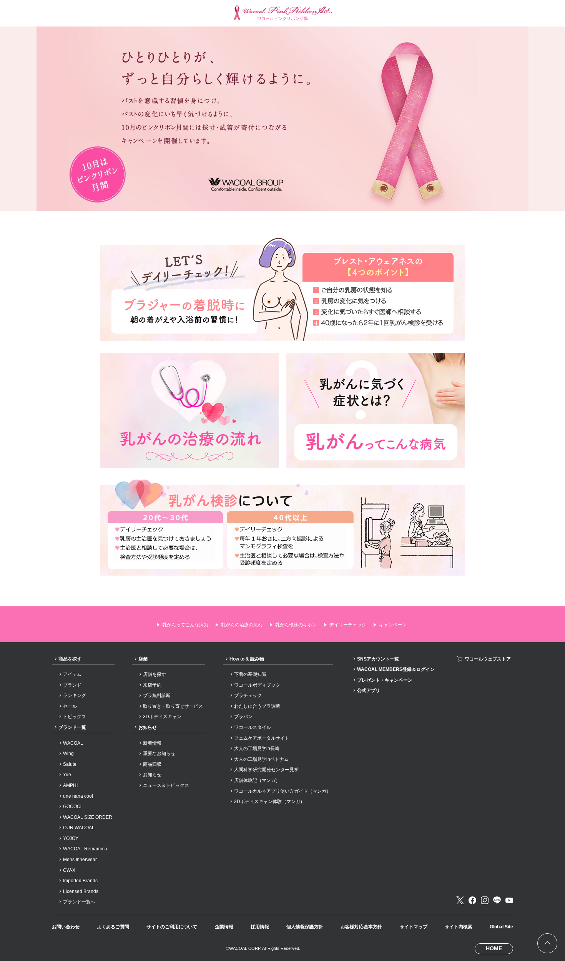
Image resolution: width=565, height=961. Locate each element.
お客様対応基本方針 (361, 926)
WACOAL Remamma (85, 848)
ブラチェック (248, 695)
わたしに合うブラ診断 (257, 706)
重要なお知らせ (159, 753)
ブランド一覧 (72, 727)
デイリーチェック (347, 624)
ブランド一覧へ (79, 902)
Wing (68, 753)
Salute (69, 764)
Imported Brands (80, 880)
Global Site (501, 926)
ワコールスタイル (252, 727)
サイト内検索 (458, 926)
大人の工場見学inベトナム (261, 759)
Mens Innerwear (80, 859)
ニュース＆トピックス (166, 785)
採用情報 (260, 926)
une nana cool (78, 796)
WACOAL (73, 743)
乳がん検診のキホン (296, 624)
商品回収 (152, 764)
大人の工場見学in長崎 (256, 748)
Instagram (485, 900)
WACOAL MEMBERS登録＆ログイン (396, 669)
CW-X (69, 870)
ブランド (72, 685)
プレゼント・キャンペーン (384, 680)
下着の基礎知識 (250, 674)
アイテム (72, 674)
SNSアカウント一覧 (378, 659)
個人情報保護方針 (304, 926)
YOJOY (70, 838)
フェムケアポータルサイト (261, 738)
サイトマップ (413, 926)
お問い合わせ (66, 926)
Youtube (509, 900)
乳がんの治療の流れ (242, 624)
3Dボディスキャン (162, 716)
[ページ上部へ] (547, 943)
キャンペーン (393, 624)
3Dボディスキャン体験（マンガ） (269, 801)
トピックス (74, 716)
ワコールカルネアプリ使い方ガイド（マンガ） (282, 791)
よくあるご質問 (113, 926)
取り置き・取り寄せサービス (173, 706)
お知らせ (147, 727)
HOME (494, 948)
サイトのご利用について (171, 926)
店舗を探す (154, 674)
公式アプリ (368, 690)
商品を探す (69, 659)
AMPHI (70, 785)
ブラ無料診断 (157, 695)
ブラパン (243, 716)
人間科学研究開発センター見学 (266, 769)
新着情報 (152, 743)
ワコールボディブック (257, 685)
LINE (497, 900)
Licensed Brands (80, 891)
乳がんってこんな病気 (185, 624)
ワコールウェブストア (488, 659)
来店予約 (152, 685)
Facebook (472, 900)
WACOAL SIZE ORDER (87, 817)
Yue (67, 774)
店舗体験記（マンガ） (257, 780)
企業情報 (224, 926)
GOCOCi (72, 806)
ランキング (74, 695)
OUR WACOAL (79, 827)
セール (70, 706)
